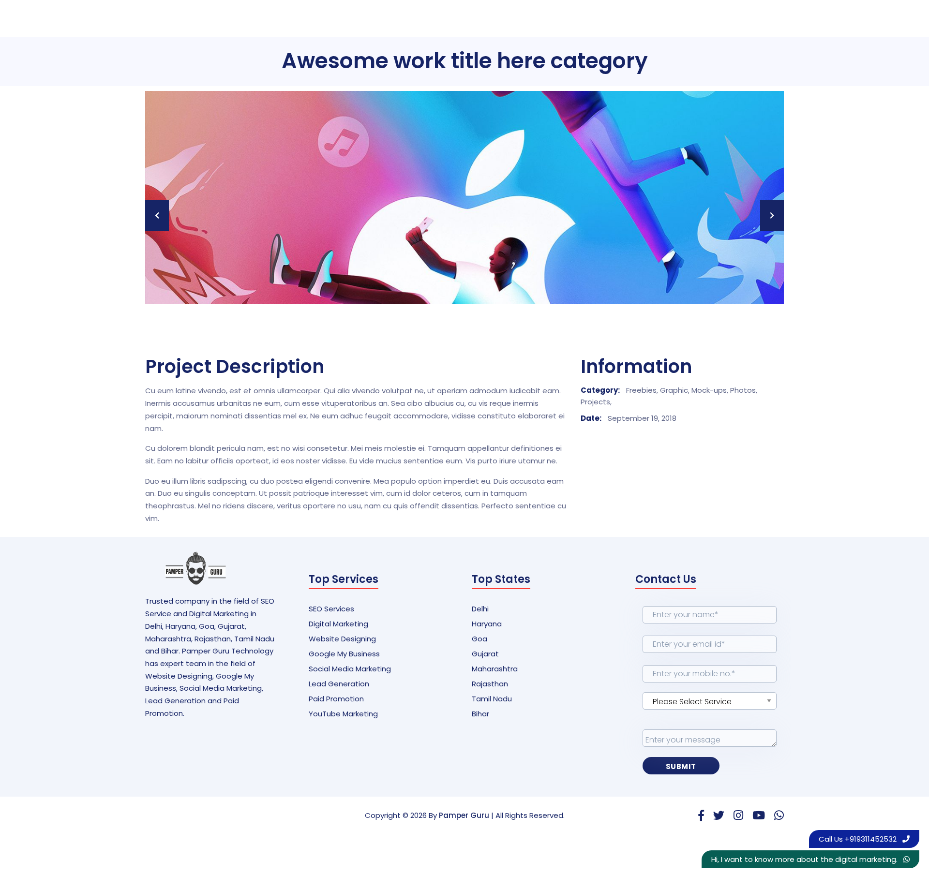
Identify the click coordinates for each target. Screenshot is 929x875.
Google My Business (344, 654)
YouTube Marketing (343, 714)
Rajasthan (490, 684)
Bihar (480, 714)
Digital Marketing (338, 624)
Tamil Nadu (492, 699)
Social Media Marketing (350, 669)
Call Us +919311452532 (859, 839)
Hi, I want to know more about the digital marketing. (805, 859)
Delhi (480, 609)
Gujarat (485, 654)
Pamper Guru (464, 815)
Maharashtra (495, 669)
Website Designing (342, 639)
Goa (479, 639)
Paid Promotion (336, 699)
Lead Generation (339, 684)
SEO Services (331, 609)
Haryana (487, 624)
